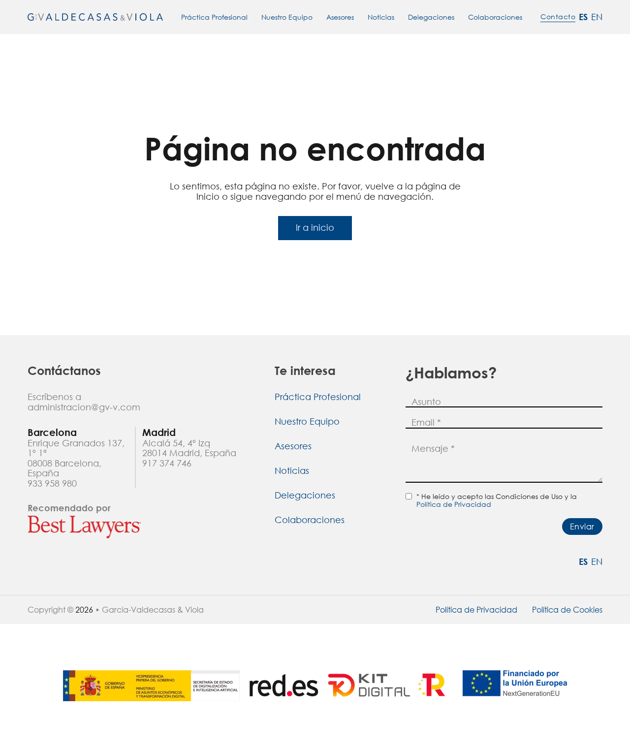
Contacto (557, 16)
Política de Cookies (567, 609)
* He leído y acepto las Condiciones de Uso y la (496, 500)
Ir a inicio (315, 227)
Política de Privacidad (453, 504)
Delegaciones (431, 17)
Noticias (381, 17)
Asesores (340, 17)
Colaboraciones (495, 17)
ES (583, 17)
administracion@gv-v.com (84, 407)
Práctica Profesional (214, 17)
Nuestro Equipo (287, 17)
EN (596, 17)
